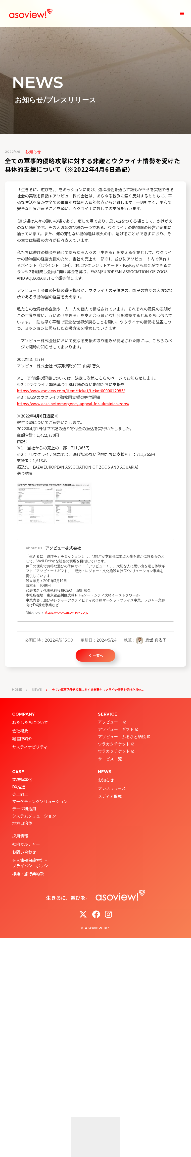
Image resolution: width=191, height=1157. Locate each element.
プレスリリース (112, 788)
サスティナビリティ (30, 747)
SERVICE (107, 714)
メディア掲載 (110, 796)
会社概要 (20, 731)
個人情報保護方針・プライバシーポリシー (32, 863)
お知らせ (106, 780)
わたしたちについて (30, 722)
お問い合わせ (24, 852)
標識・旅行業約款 (28, 874)
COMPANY (23, 714)
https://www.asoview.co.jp (66, 612)
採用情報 (20, 836)
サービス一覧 (110, 759)
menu (182, 13)
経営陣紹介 (22, 739)
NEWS (37, 689)
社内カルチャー (26, 844)
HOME (17, 689)
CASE (18, 771)
